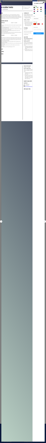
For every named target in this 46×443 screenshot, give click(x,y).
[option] (36, 18)
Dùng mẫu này (38, 33)
